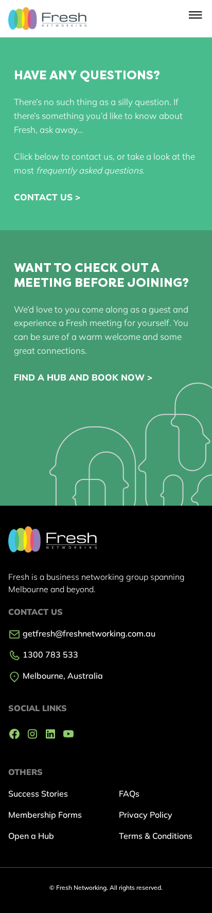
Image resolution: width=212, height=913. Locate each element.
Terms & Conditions (155, 836)
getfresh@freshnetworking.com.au (88, 633)
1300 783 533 (49, 654)
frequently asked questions (89, 170)
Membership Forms (45, 814)
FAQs (129, 793)
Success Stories (38, 793)
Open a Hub (31, 836)
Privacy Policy (145, 814)
